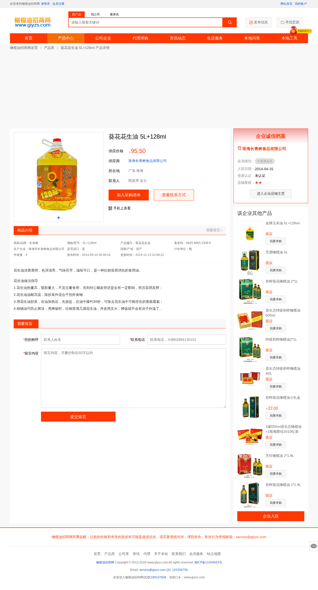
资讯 (136, 554)
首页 (29, 38)
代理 (146, 554)
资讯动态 (178, 38)
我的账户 (301, 3)
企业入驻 (271, 516)
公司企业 (103, 38)
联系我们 (179, 554)
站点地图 (214, 554)
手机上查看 (122, 208)
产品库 (49, 48)
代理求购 (140, 38)
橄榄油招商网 (105, 562)
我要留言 (213, 230)
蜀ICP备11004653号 (208, 562)
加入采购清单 (129, 195)
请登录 (45, 3)
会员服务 (196, 554)
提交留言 (78, 417)
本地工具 (289, 38)
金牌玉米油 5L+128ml (283, 223)
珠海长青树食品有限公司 (147, 161)
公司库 (124, 554)
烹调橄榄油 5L (277, 252)
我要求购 (276, 241)
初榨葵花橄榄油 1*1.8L (283, 485)
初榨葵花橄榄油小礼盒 (283, 397)
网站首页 (286, 3)
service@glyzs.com (152, 570)
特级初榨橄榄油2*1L (281, 339)
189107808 (158, 577)
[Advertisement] (159, 87)
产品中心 (66, 38)
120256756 (180, 570)
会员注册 (58, 3)
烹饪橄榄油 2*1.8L (280, 456)
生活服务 (215, 38)
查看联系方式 (174, 195)
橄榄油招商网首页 (24, 48)
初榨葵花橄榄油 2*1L (282, 281)
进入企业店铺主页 (271, 194)
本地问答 (252, 38)
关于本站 (161, 554)
